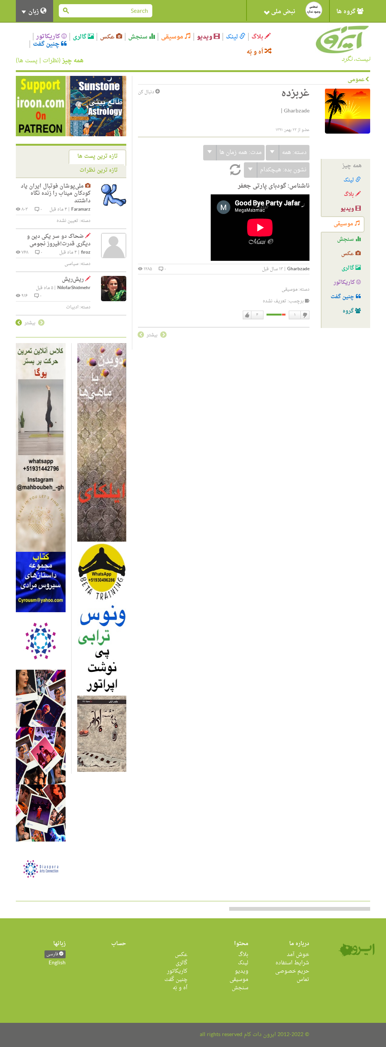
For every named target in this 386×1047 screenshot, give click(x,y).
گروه (349, 311)
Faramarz (80, 210)
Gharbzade (298, 269)
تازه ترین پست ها (97, 156)
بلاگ (258, 37)
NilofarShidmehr (73, 288)
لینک (232, 37)
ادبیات (72, 307)
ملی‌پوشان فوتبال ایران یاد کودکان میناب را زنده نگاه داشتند (55, 193)
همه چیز (73, 60)
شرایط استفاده (292, 963)
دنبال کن (146, 92)
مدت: (240, 152)
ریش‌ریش (73, 279)
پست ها (28, 60)
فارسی (52, 954)
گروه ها (346, 11)
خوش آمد (298, 955)
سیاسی (71, 264)
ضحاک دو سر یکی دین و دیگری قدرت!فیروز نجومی (58, 240)
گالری (80, 37)
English (57, 963)
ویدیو (205, 37)
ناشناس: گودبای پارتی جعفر (273, 186)
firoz (85, 253)
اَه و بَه (256, 52)
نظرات (51, 60)
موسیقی (173, 37)
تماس (303, 980)
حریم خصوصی (292, 971)
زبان (33, 11)
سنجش (138, 37)
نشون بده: (283, 170)
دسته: (294, 152)
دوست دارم (247, 315)
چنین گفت (47, 44)
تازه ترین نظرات (99, 170)
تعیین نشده (67, 221)
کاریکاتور (48, 36)
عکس (108, 37)
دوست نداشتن (304, 315)
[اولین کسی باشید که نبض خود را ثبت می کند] (313, 10)
